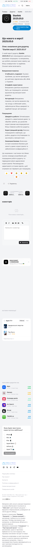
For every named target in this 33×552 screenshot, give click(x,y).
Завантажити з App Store (22, 28)
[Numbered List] (18, 223)
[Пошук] (22, 5)
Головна (4, 11)
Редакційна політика (8, 473)
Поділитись (13, 183)
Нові (27, 320)
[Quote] (13, 223)
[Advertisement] (16, 289)
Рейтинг (22, 320)
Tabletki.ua (10, 416)
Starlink (20, 11)
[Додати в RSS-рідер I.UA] (6, 499)
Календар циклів (12, 398)
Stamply (9, 392)
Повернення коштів (8, 489)
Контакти (5, 480)
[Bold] (6, 223)
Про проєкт (5, 477)
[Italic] (9, 223)
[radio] (4, 434)
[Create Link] (22, 223)
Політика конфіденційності (10, 483)
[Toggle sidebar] (19, 5)
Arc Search (10, 404)
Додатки (12, 11)
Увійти (28, 5)
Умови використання (8, 486)
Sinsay (9, 410)
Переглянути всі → (9, 338)
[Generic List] (15, 223)
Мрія (8, 386)
